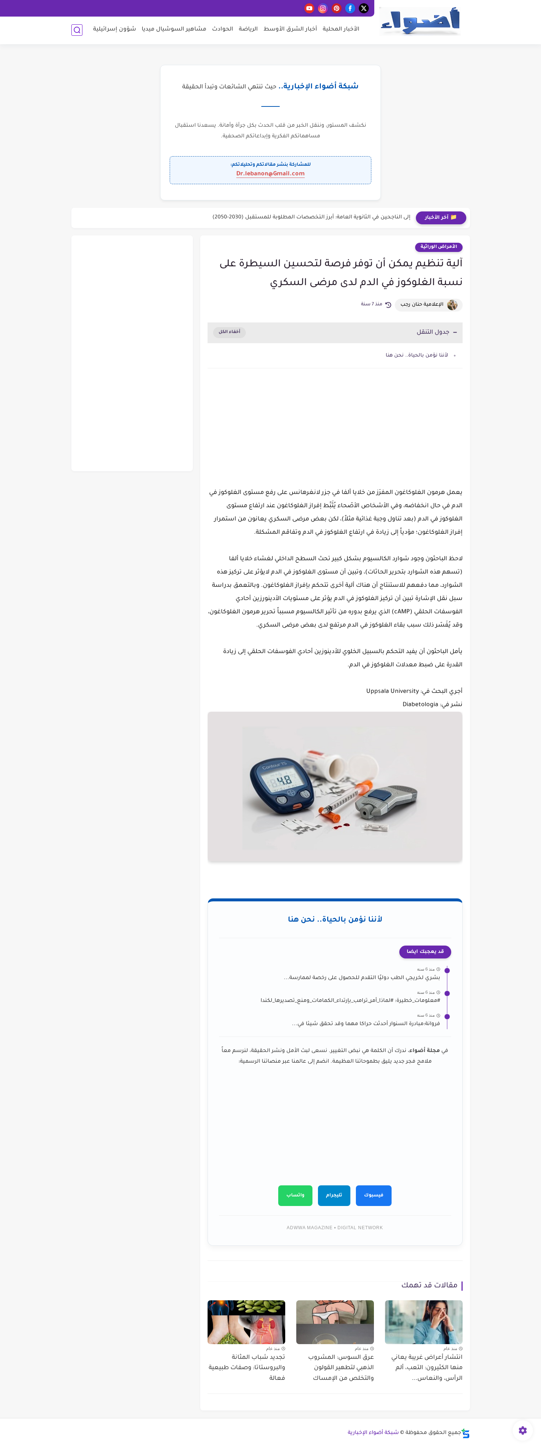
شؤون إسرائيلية (114, 30)
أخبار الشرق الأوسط (290, 30)
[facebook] (350, 8)
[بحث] (76, 30)
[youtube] (309, 8)
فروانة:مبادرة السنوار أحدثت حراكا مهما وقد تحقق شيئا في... (366, 1024)
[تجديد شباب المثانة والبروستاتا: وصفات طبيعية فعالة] (246, 1322)
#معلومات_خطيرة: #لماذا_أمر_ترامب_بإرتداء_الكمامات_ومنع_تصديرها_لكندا (350, 1001)
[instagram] (323, 8)
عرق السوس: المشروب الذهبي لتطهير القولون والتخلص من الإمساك (341, 1368)
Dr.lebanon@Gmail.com (270, 174)
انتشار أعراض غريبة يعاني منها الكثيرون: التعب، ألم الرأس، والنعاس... (427, 1368)
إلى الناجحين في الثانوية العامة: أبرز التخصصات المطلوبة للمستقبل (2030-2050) (311, 218)
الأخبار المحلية (341, 30)
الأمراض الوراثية (439, 247)
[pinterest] (337, 8)
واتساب (295, 1195)
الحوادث (222, 30)
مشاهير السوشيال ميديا (174, 30)
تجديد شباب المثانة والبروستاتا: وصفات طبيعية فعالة (247, 1368)
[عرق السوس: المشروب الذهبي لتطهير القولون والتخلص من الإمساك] (335, 1322)
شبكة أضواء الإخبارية (373, 1433)
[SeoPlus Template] (465, 1433)
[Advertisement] (335, 436)
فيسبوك (373, 1195)
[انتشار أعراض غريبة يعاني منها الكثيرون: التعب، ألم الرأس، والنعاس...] (424, 1322)
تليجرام (334, 1195)
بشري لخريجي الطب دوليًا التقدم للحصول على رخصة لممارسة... (362, 978)
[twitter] (364, 8)
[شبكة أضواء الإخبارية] (419, 21)
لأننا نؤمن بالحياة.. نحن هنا (417, 355)
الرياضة (248, 30)
